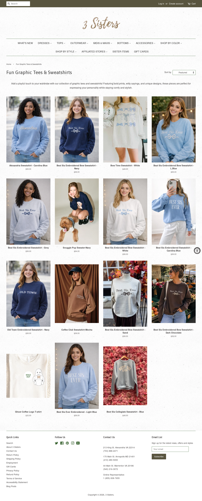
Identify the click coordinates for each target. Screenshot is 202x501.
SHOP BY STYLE (65, 51)
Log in (161, 3)
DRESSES (44, 43)
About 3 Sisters (13, 446)
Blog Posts (11, 486)
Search (9, 442)
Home (8, 64)
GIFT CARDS (141, 51)
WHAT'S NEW (25, 43)
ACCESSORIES (145, 43)
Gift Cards (11, 466)
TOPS (60, 43)
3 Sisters (109, 494)
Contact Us (11, 450)
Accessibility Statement (17, 482)
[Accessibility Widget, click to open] (197, 250)
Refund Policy (12, 474)
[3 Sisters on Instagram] (72, 443)
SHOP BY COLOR (170, 43)
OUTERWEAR (78, 43)
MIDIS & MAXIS (102, 43)
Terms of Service (14, 478)
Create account (176, 3)
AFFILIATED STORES (94, 51)
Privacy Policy (12, 470)
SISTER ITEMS (121, 51)
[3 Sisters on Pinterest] (67, 443)
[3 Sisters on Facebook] (62, 443)
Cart (194, 3)
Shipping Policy (13, 458)
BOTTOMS (123, 43)
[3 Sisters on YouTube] (78, 443)
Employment (12, 462)
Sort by (167, 72)
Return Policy (12, 454)
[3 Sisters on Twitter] (56, 443)
